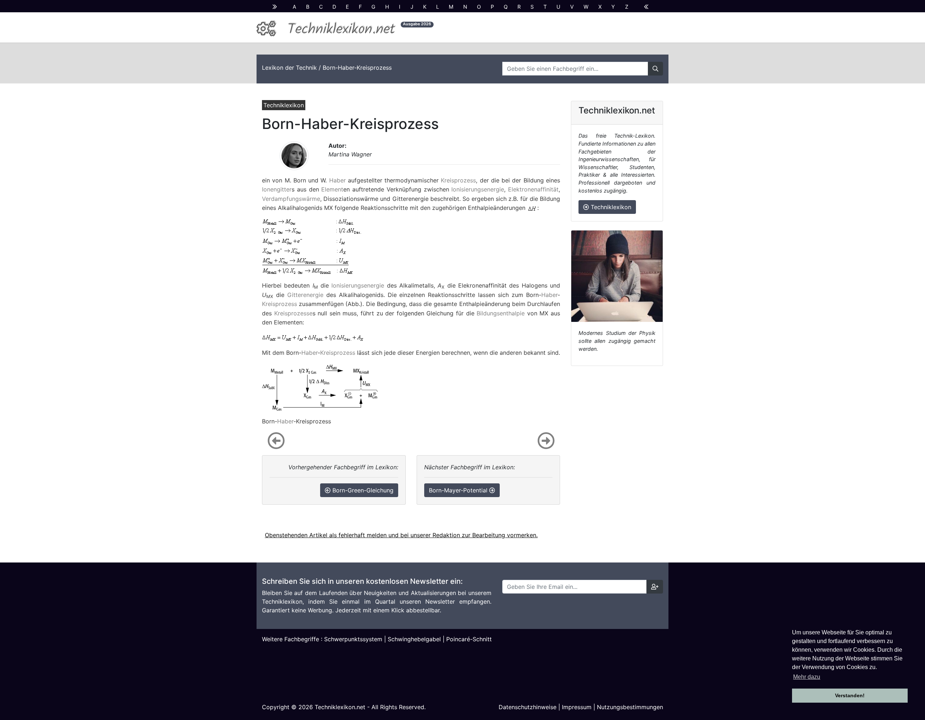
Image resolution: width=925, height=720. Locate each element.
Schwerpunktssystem (353, 639)
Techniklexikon (610, 207)
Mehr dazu (806, 677)
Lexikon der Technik (289, 67)
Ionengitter (277, 189)
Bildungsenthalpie (501, 313)
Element (332, 189)
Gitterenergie (305, 294)
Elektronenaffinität (533, 189)
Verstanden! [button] (850, 695)
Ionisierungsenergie (477, 189)
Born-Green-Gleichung (362, 490)
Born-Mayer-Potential (459, 490)
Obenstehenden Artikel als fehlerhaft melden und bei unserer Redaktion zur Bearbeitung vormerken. (401, 535)
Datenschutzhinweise (527, 707)
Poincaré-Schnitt (469, 639)
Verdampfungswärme (291, 198)
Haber (337, 180)
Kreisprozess (458, 180)
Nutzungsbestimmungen (630, 707)
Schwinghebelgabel (414, 639)
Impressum (576, 707)
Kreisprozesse (293, 313)
